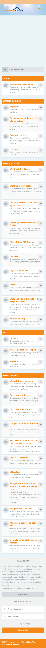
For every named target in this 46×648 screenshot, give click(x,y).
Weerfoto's (15, 361)
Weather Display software (22, 186)
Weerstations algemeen (21, 381)
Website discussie (12, 101)
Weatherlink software (20, 169)
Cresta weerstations (20, 458)
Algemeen (15, 107)
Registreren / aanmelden (21, 84)
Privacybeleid (27, 589)
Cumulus (14, 256)
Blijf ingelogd (25, 624)
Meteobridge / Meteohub (22, 242)
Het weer (14, 338)
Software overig (17, 318)
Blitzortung (15, 472)
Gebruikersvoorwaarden (11, 589)
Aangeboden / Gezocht (21, 509)
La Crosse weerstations (21, 409)
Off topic (14, 149)
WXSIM (13, 285)
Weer (5, 333)
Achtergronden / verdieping (23, 350)
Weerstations (10, 375)
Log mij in (23, 630)
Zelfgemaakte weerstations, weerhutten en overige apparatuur (23, 486)
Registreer (23, 594)
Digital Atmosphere (19, 270)
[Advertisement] (23, 42)
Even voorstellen (18, 135)
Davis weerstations (19, 395)
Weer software (11, 163)
